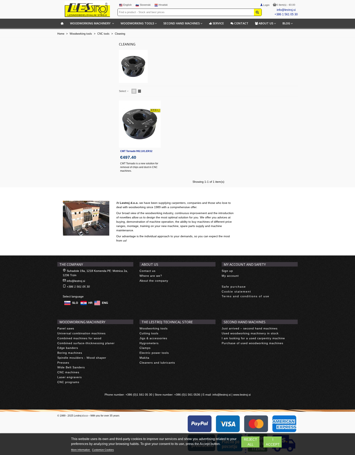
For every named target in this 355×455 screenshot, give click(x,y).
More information (81, 449)
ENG (105, 302)
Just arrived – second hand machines (250, 328)
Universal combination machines (81, 333)
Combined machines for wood (79, 338)
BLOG (286, 23)
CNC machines (68, 372)
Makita (144, 357)
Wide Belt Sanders (71, 367)
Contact (241, 23)
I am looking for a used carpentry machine (253, 338)
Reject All (250, 442)
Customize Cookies (103, 449)
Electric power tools (154, 352)
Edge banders (67, 347)
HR (90, 302)
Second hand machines (181, 23)
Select (123, 91)
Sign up (227, 270)
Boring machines (69, 352)
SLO (75, 302)
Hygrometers (149, 343)
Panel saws (65, 328)
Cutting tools (148, 333)
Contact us (147, 270)
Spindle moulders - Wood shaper (81, 357)
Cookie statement (236, 291)
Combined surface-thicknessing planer (86, 343)
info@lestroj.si (286, 9)
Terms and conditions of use (245, 296)
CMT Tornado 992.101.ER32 (136, 151)
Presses (63, 362)
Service (218, 23)
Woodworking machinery (90, 23)
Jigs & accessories (153, 338)
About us (266, 23)
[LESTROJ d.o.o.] (87, 9)
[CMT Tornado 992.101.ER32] (140, 124)
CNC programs (68, 382)
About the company (153, 280)
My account (230, 275)
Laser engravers (69, 377)
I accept (273, 442)
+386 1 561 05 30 (286, 14)
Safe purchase (234, 286)
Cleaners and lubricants (157, 362)
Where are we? (150, 275)
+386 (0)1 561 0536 (187, 394)
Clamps (145, 347)
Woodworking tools (137, 23)
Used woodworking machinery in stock (250, 333)
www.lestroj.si (242, 394)
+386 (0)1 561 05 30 (139, 394)
